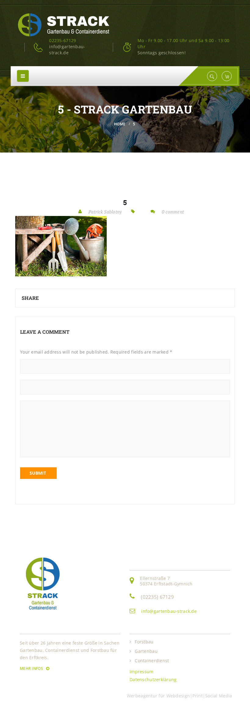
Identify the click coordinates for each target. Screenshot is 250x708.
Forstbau (144, 641)
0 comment (173, 212)
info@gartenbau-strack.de (169, 611)
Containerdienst (152, 660)
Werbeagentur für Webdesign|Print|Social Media (181, 696)
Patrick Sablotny (105, 212)
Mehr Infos (32, 668)
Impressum (142, 671)
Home (119, 124)
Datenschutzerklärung (153, 679)
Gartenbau (146, 651)
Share (30, 298)
